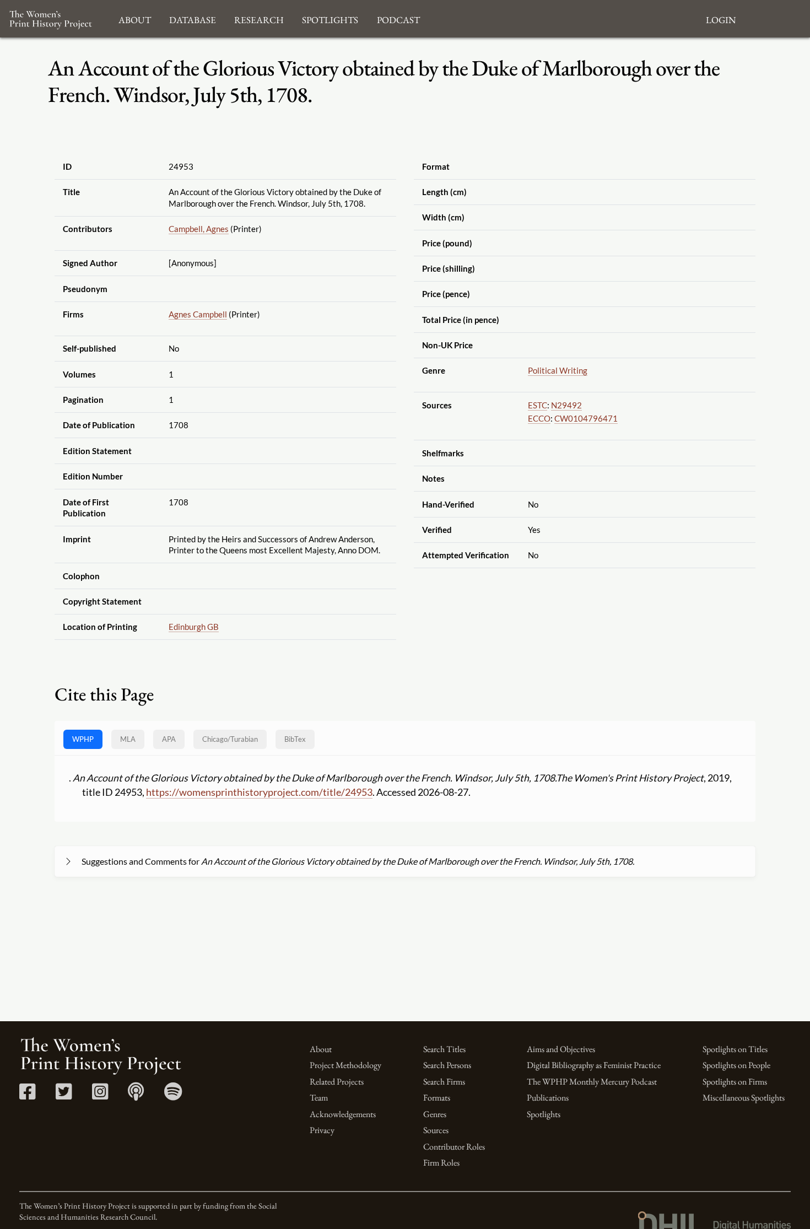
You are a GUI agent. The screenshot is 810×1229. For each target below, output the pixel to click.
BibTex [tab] (295, 739)
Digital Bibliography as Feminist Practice (594, 1065)
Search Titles (444, 1049)
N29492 (566, 405)
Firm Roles (441, 1162)
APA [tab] (169, 739)
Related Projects (337, 1081)
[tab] (230, 739)
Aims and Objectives (561, 1049)
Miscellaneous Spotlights (744, 1097)
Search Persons (447, 1065)
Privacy (322, 1130)
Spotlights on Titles (735, 1049)
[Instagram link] (100, 1095)
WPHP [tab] (83, 739)
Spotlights (543, 1114)
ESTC (537, 405)
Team (319, 1097)
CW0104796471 (586, 418)
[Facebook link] (27, 1095)
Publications (548, 1097)
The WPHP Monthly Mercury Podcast (592, 1081)
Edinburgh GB (194, 627)
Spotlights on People (736, 1065)
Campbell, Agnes (199, 229)
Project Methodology (345, 1065)
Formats (436, 1097)
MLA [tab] (128, 739)
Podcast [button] (398, 18)
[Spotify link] (173, 1095)
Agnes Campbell (198, 314)
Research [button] (259, 18)
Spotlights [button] (330, 18)
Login (721, 18)
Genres (434, 1114)
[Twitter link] (64, 1095)
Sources (436, 1130)
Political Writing (557, 370)
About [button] (134, 18)
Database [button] (192, 18)
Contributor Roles (454, 1146)
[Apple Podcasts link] (136, 1095)
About (321, 1049)
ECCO (539, 418)
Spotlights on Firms (735, 1081)
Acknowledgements (343, 1114)
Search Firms (444, 1081)
